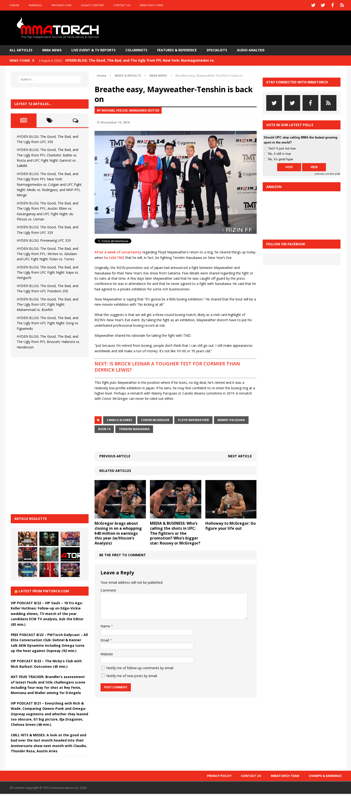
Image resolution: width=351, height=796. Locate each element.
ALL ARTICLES (21, 50)
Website (107, 654)
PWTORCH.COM (61, 5)
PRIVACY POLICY (219, 776)
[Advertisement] (46, 435)
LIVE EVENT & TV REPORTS (93, 50)
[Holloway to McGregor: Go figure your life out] (231, 515)
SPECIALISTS (217, 50)
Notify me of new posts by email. (132, 675)
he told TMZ (114, 257)
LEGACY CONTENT (92, 5)
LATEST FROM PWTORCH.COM (44, 591)
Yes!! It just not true (282, 148)
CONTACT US (122, 5)
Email (105, 640)
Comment (108, 590)
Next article (240, 456)
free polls (335, 173)
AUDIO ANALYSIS (251, 50)
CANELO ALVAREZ (119, 420)
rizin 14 (104, 429)
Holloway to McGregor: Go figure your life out (230, 526)
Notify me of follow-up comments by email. (140, 668)
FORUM (14, 5)
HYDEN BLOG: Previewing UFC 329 (44, 240)
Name (106, 626)
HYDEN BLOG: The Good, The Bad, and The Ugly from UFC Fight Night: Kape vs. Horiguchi (48, 272)
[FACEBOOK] (332, 5)
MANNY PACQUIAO (231, 420)
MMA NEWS (52, 50)
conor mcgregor (155, 420)
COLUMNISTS (136, 50)
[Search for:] (50, 79)
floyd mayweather (193, 420)
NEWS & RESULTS (128, 75)
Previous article (114, 456)
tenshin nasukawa (134, 429)
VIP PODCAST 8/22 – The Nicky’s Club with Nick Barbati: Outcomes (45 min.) (46, 663)
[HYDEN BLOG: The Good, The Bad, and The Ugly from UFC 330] (27, 539)
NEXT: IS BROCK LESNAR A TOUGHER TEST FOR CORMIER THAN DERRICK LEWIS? (167, 366)
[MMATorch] (59, 28)
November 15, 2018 (115, 122)
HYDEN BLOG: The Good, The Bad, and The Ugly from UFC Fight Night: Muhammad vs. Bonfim (47, 304)
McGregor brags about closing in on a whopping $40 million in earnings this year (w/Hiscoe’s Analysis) (118, 533)
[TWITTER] (313, 5)
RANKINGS (35, 5)
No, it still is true (279, 153)
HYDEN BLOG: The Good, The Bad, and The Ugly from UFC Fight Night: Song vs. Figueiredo (48, 323)
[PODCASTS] (342, 5)
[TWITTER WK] (323, 5)
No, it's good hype (280, 159)
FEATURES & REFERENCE (177, 50)
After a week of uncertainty (118, 252)
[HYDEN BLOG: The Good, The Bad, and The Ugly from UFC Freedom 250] (70, 570)
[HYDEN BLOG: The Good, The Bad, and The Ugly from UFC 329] (48, 554)
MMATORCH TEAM (151, 5)
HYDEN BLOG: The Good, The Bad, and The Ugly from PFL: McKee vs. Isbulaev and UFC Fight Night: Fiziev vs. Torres (47, 254)
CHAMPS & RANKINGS (325, 776)
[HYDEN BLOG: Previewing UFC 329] (70, 554)
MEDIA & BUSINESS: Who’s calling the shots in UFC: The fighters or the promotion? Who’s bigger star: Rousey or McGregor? (175, 533)
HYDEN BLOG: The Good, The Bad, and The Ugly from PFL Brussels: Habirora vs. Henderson (48, 341)
